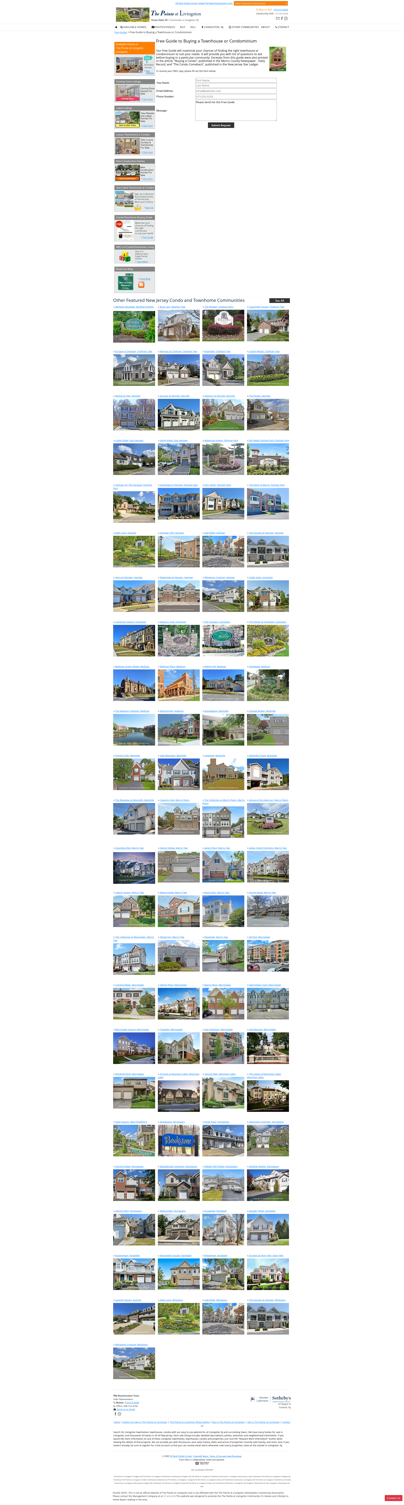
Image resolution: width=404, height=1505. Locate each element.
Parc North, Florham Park (217, 485)
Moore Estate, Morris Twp (173, 892)
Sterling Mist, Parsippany (128, 1210)
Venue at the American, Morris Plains (268, 800)
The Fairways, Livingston (217, 621)
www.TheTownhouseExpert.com (215, 3)
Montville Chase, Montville (263, 755)
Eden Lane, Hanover (125, 532)
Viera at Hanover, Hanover (129, 577)
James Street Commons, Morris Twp (268, 847)
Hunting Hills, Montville (127, 755)
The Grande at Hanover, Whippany (267, 1300)
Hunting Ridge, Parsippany (129, 1166)
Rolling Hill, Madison (215, 666)
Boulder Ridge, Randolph (262, 1210)
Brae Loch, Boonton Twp (172, 306)
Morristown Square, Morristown (132, 1029)
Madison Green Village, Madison (132, 666)
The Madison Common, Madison (132, 711)
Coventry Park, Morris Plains (174, 800)
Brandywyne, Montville (216, 711)
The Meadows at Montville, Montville (134, 800)
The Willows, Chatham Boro (218, 306)
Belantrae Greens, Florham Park (221, 440)
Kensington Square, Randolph (175, 1255)
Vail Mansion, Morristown (262, 1029)
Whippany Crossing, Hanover (219, 577)
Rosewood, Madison (259, 666)
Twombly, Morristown (171, 1029)
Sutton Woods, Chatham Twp (264, 351)
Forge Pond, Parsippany (216, 1121)
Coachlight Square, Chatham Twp (266, 306)
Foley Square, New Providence (131, 1121)
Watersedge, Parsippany (172, 1210)
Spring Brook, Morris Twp (262, 892)
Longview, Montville (214, 755)
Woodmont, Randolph (215, 1255)
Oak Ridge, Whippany (215, 1300)
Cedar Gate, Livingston (261, 577)
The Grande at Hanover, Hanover (266, 532)
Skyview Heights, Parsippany (264, 1166)
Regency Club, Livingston (172, 621)
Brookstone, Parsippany (172, 1121)
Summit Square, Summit (128, 1300)
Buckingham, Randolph (127, 1255)
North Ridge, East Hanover (173, 440)
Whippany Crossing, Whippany (131, 1344)
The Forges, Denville (259, 395)
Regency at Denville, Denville (219, 395)
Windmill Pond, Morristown (129, 1074)
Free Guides (120, 32)
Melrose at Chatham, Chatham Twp (178, 351)
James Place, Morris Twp (217, 847)
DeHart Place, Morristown (173, 984)
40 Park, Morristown (259, 937)
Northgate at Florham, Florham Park (178, 485)
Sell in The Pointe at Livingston (263, 1422)
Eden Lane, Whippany (171, 1300)
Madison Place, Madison (172, 666)
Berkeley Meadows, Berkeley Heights (134, 306)
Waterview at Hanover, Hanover (176, 577)
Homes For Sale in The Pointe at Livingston (144, 1422)
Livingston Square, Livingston (130, 621)
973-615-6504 (281, 9)
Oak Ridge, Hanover (214, 532)
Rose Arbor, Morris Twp (216, 892)
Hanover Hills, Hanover (171, 532)
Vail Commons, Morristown (218, 1029)
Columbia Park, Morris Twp (129, 847)
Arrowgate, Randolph (215, 1210)
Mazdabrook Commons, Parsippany (178, 1166)
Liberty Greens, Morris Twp (129, 892)
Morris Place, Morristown (217, 984)
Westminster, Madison (171, 711)
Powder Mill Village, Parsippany (221, 1166)
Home (117, 1422)
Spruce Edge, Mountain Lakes (220, 1074)
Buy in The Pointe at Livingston (228, 1422)
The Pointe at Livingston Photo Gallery (190, 1422)
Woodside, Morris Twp (216, 937)
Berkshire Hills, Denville (127, 395)
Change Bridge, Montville (262, 711)
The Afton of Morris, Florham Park (267, 485)
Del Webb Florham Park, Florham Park (269, 440)
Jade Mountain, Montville (172, 755)
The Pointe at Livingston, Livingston (267, 621)
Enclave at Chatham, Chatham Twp (133, 351)
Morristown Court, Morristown (265, 984)
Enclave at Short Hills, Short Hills (266, 1255)
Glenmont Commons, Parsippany (266, 1121)
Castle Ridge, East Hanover (129, 440)
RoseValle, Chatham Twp (217, 351)
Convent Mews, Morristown (129, 984)
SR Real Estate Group (186, 3)
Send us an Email (126, 1409)
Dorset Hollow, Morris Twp (173, 847)
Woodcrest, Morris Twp (171, 937)
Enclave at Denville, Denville (174, 395)
